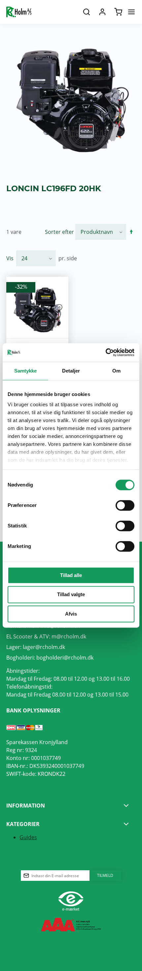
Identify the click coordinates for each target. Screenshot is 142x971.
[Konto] (102, 11)
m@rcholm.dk (69, 636)
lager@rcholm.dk (44, 646)
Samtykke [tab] (25, 371)
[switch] (125, 505)
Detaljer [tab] (71, 371)
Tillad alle (71, 575)
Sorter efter (59, 231)
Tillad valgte (71, 594)
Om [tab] (116, 371)
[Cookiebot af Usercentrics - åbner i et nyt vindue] (105, 352)
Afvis (71, 614)
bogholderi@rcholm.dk (64, 657)
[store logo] (18, 12)
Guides (28, 837)
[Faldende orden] (131, 232)
